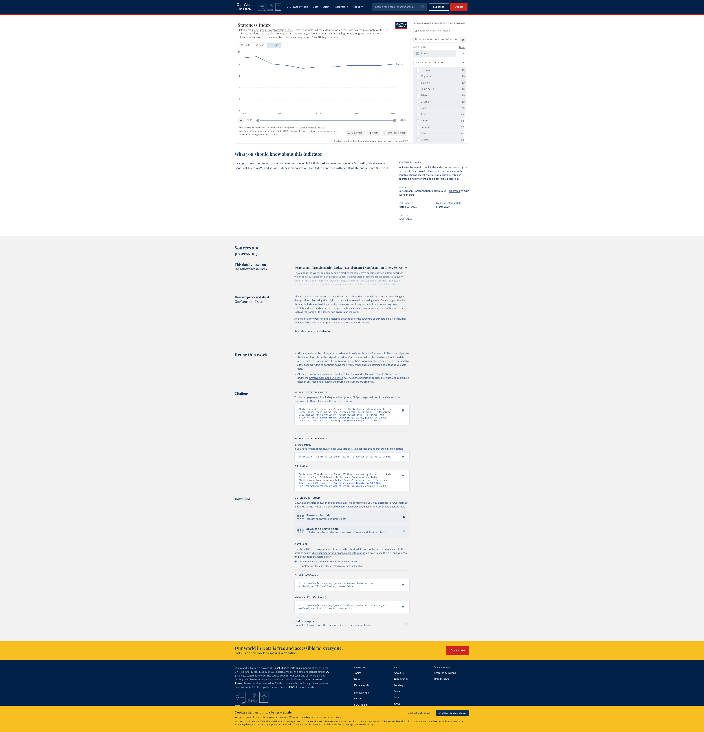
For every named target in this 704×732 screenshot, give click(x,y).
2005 (249, 120)
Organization (401, 679)
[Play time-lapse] (241, 120)
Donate (459, 7)
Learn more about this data (311, 128)
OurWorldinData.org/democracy (253, 135)
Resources (339, 7)
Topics (357, 673)
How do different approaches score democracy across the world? (373, 141)
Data (315, 7)
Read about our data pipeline (310, 331)
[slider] (258, 120)
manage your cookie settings (360, 724)
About (356, 7)
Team (397, 691)
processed (454, 191)
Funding (398, 685)
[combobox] (399, 7)
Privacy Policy (334, 724)
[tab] (245, 45)
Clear (462, 47)
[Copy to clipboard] (399, 411)
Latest (325, 7)
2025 (403, 120)
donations (283, 717)
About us (399, 673)
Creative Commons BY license (326, 378)
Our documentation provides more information (338, 553)
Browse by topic (299, 7)
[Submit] (422, 7)
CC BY (274, 135)
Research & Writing (445, 673)
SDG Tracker (361, 705)
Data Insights (361, 685)
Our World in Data (245, 7)
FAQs (292, 687)
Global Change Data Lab (286, 668)
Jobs (396, 697)
